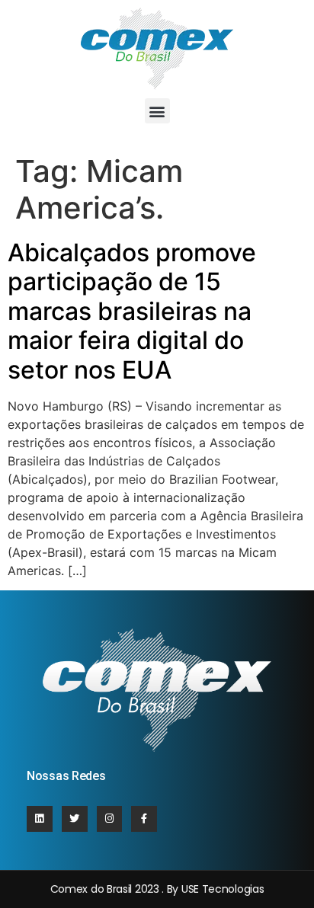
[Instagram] (110, 819)
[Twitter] (75, 819)
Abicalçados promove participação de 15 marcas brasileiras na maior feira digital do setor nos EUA (132, 311)
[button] (157, 110)
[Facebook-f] (144, 819)
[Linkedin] (40, 819)
